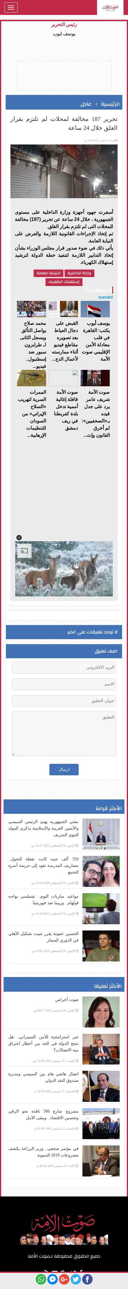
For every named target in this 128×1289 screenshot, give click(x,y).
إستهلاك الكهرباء (64, 282)
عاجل (86, 104)
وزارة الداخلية (79, 273)
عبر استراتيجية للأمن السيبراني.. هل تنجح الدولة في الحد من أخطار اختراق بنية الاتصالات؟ (43, 1043)
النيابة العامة (48, 273)
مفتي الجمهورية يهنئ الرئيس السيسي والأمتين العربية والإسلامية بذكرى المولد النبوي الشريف (43, 828)
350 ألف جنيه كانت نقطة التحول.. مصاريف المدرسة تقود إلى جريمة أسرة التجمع (43, 865)
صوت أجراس (67, 999)
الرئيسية (110, 104)
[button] (19, 537)
